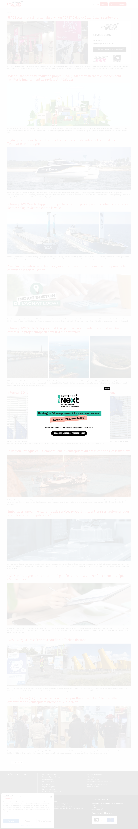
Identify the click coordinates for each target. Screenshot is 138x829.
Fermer (107, 388)
